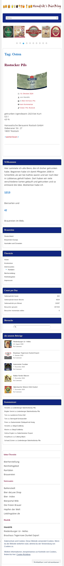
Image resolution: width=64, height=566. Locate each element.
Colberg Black (20, 437)
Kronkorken (8, 263)
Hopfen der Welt (12, 509)
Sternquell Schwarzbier (18, 419)
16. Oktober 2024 (26, 93)
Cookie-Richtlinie (24, 554)
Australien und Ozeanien (13, 243)
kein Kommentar (26, 104)
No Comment (17, 346)
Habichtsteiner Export (25, 433)
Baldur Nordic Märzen (21, 376)
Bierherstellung (9, 273)
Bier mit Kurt (27, 101)
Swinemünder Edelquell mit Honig (23, 422)
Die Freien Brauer (12, 505)
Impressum (8, 280)
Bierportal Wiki (11, 500)
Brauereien (9, 474)
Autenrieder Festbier (20, 364)
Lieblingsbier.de (12, 513)
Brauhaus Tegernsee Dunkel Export (26, 353)
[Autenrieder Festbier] (8, 364)
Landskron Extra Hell (17, 415)
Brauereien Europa (11, 240)
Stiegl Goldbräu (18, 426)
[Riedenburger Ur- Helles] (8, 341)
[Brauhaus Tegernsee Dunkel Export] (8, 353)
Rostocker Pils (15, 65)
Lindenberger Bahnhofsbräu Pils (24, 408)
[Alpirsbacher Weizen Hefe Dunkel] (8, 387)
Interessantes (9, 267)
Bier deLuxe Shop (12, 492)
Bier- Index (9, 496)
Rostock (32, 108)
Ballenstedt (9, 488)
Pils (34, 101)
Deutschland (8, 236)
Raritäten (11, 270)
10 (46, 43)
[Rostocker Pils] (32, 71)
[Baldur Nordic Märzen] (8, 375)
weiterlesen (12, 136)
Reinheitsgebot (9, 277)
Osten (22, 108)
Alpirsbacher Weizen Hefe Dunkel (25, 387)
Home (6, 260)
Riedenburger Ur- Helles (22, 341)
